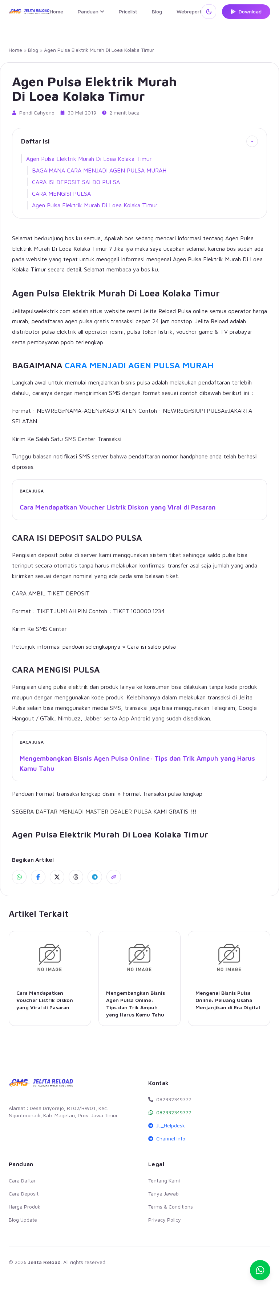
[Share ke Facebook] (38, 877)
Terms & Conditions (170, 1206)
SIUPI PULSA (208, 410)
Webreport (189, 11)
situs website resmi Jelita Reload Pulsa (140, 311)
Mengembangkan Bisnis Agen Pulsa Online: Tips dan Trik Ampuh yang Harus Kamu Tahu (137, 763)
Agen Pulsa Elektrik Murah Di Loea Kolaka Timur (89, 158)
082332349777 (173, 1112)
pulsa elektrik (70, 686)
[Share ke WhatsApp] (19, 877)
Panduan (88, 11)
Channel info (170, 1138)
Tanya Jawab (163, 1193)
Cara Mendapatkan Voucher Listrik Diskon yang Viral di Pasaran (118, 507)
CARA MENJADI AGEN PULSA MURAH (139, 365)
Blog (157, 11)
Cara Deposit (24, 1193)
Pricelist (128, 11)
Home (56, 11)
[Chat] (260, 1270)
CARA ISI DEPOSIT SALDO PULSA (76, 182)
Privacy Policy (164, 1220)
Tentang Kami (164, 1180)
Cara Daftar (22, 1180)
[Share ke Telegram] (95, 877)
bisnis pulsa (135, 382)
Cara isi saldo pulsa (151, 646)
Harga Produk (24, 1206)
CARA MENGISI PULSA (61, 193)
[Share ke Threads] (76, 877)
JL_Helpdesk (170, 1125)
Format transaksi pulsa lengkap (162, 793)
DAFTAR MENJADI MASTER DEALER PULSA (93, 811)
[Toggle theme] (209, 11)
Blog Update (23, 1220)
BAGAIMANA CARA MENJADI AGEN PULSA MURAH (99, 170)
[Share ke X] (57, 877)
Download (250, 11)
